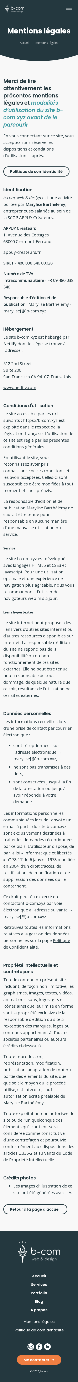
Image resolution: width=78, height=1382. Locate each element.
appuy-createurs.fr (22, 252)
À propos (39, 1309)
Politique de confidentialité (36, 171)
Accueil (24, 43)
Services (39, 1284)
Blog (39, 1301)
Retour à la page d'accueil (35, 1209)
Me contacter (36, 1359)
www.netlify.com (19, 387)
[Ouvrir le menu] (69, 8)
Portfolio (39, 1292)
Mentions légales (39, 1321)
